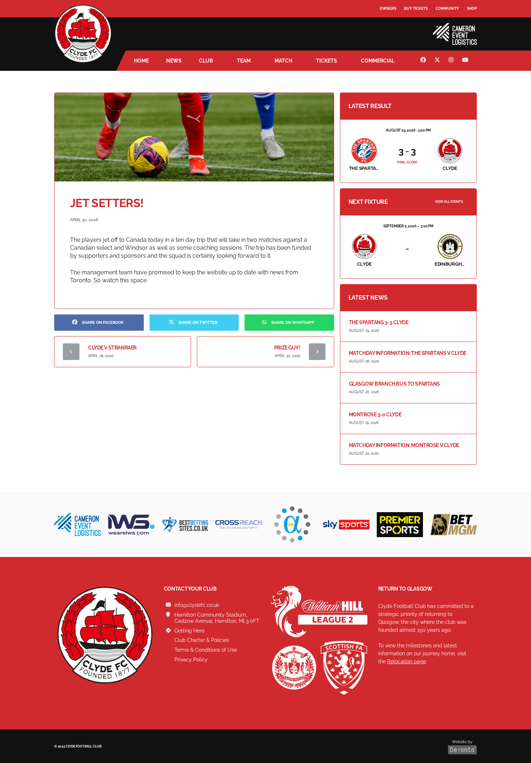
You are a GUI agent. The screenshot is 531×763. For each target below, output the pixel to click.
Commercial (377, 61)
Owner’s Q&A (393, 29)
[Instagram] (452, 61)
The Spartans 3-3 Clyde (379, 322)
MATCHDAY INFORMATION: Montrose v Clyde (404, 445)
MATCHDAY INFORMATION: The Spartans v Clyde (407, 353)
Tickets (326, 61)
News (174, 61)
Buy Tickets (416, 8)
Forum (387, 23)
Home (141, 61)
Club (206, 61)
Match (283, 61)
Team (244, 61)
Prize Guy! (287, 348)
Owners (388, 8)
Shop (472, 8)
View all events (449, 201)
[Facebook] (424, 61)
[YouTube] (466, 61)
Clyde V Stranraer (112, 348)
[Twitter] (438, 61)
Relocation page (406, 661)
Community (447, 8)
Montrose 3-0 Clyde (375, 414)
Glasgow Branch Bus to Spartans (394, 384)
